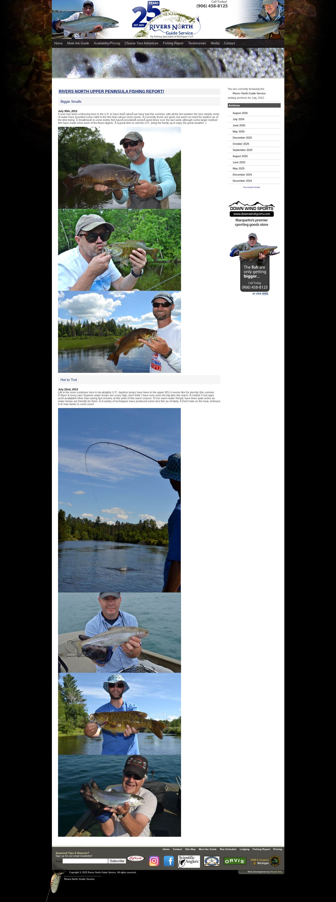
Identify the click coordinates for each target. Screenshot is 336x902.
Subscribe (117, 861)
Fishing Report (173, 43)
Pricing (277, 849)
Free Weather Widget (251, 187)
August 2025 (240, 156)
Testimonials (197, 43)
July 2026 (238, 119)
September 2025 (242, 149)
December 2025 (242, 137)
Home (58, 43)
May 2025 (238, 168)
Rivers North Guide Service (249, 93)
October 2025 (241, 143)
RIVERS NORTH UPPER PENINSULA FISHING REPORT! (111, 91)
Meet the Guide (78, 43)
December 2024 (242, 174)
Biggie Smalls (71, 101)
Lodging (244, 849)
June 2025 (239, 162)
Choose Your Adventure (141, 43)
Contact (229, 43)
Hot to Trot (69, 380)
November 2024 (242, 180)
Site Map (190, 849)
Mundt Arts (276, 871)
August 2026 (240, 113)
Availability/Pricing (107, 43)
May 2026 (238, 131)
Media (215, 43)
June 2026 (239, 125)
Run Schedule (228, 849)
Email (59, 861)
